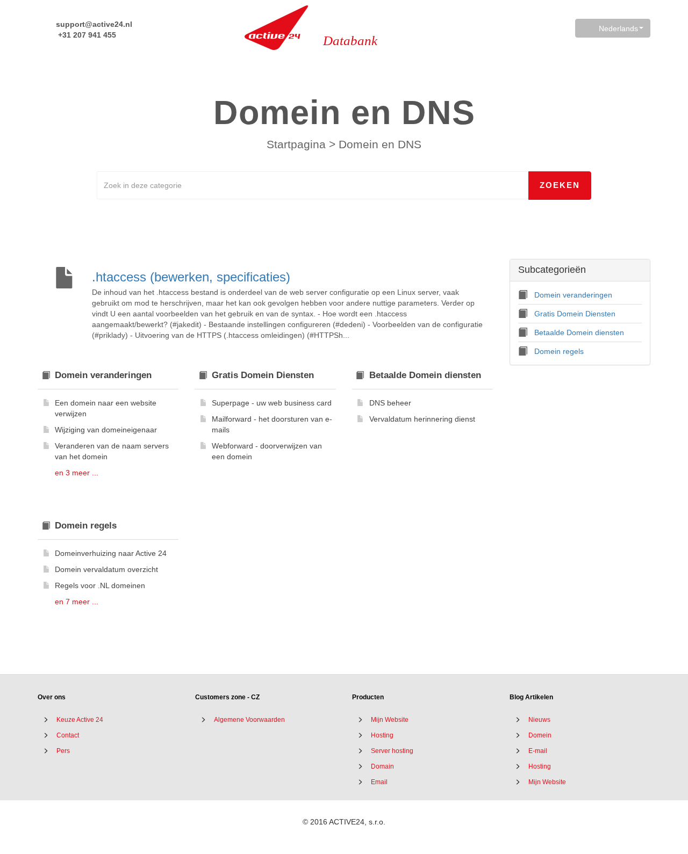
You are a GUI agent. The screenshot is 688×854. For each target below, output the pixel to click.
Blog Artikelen (531, 697)
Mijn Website (389, 719)
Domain (382, 766)
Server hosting (392, 751)
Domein (539, 735)
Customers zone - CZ (227, 697)
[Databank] (276, 27)
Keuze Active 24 (79, 719)
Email (379, 782)
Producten (368, 697)
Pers (63, 751)
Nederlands (618, 28)
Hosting (382, 735)
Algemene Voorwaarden (249, 719)
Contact (67, 735)
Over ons (52, 697)
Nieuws (539, 719)
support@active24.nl (93, 24)
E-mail (537, 751)
